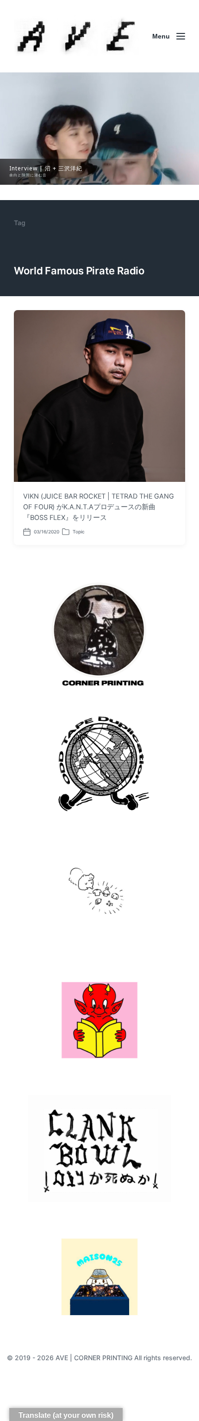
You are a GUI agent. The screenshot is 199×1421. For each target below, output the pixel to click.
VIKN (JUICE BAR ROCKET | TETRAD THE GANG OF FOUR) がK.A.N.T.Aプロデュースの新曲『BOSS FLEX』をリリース (98, 507)
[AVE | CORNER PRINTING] (76, 36)
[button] (99, 128)
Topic (79, 531)
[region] (99, 128)
